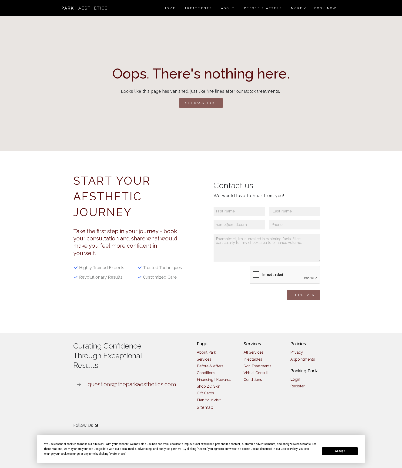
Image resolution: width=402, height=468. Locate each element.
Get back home (201, 103)
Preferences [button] (117, 453)
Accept (340, 451)
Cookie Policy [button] (289, 449)
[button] (298, 8)
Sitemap (205, 407)
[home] (85, 8)
